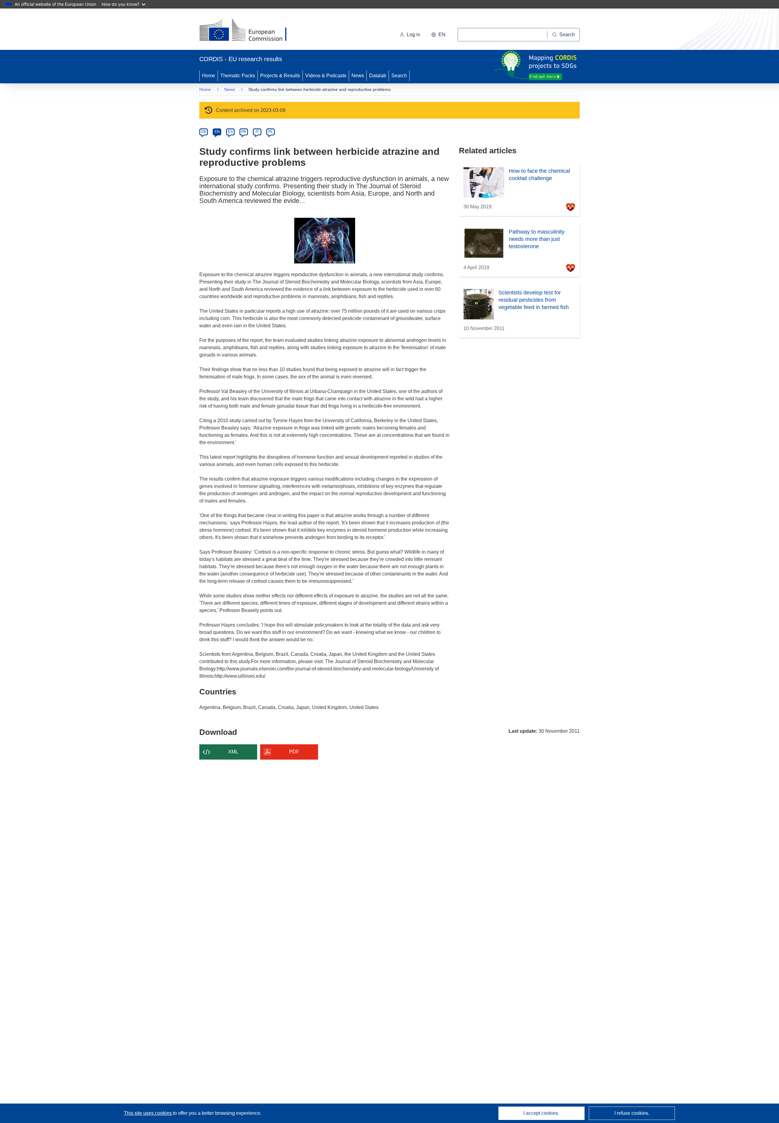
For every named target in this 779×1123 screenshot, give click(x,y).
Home (208, 75)
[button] (438, 34)
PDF (294, 751)
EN (217, 132)
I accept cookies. (541, 1113)
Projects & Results (280, 75)
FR (243, 132)
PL (270, 132)
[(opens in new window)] (248, 30)
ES (230, 132)
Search (399, 75)
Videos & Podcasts (325, 75)
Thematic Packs (237, 75)
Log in (413, 34)
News (357, 75)
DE (203, 132)
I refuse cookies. (631, 1113)
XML (233, 751)
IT (257, 132)
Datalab (377, 75)
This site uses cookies (148, 1113)
